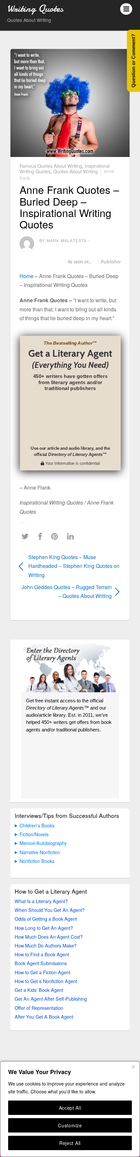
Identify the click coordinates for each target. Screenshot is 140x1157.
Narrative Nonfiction (40, 852)
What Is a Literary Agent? (41, 901)
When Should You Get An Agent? (50, 909)
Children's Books (37, 825)
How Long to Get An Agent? (44, 927)
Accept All (70, 1107)
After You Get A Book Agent (44, 1016)
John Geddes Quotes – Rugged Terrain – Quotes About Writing (65, 591)
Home (27, 276)
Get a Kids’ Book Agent (39, 989)
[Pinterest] (56, 536)
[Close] (133, 1067)
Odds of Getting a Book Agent (46, 918)
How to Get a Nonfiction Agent (46, 980)
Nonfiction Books (37, 860)
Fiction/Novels (34, 834)
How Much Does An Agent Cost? (49, 936)
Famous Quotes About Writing (51, 165)
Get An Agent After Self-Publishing (51, 998)
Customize (70, 1125)
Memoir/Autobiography (43, 842)
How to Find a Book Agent (42, 954)
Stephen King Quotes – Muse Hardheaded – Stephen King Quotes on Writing (73, 565)
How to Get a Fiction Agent (42, 972)
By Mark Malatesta (63, 240)
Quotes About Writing (75, 170)
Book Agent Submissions (41, 963)
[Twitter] (26, 536)
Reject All (70, 1143)
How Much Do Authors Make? (46, 945)
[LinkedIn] (72, 536)
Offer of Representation (39, 1007)
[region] (70, 1109)
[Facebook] (42, 536)
